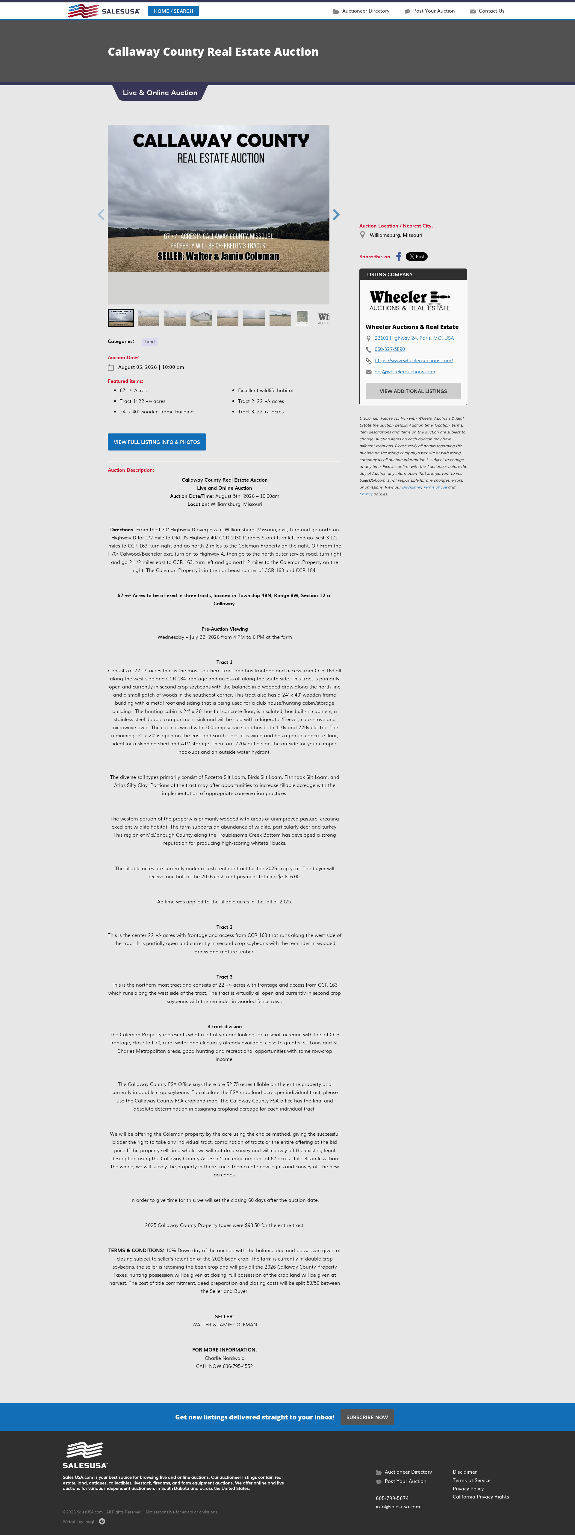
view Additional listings (413, 391)
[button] (121, 318)
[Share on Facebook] (398, 256)
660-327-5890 (390, 348)
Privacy (365, 494)
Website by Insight (80, 1521)
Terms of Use (435, 487)
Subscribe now (367, 1417)
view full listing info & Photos (157, 441)
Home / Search (173, 10)
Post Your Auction (434, 10)
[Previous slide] (102, 215)
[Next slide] (335, 215)
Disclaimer (411, 487)
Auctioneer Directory (365, 10)
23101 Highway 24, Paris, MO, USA (414, 337)
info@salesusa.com (398, 1506)
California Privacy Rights (481, 1496)
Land (150, 341)
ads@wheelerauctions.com (405, 371)
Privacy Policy (468, 1488)
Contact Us (492, 10)
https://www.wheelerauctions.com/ (414, 360)
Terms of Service (472, 1480)
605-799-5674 (392, 1497)
